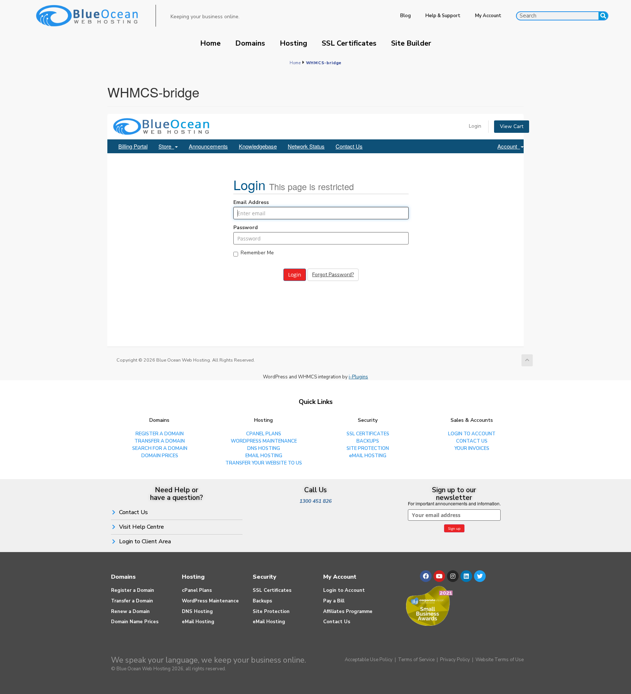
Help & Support (442, 15)
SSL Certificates (349, 43)
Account (508, 146)
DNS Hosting (197, 611)
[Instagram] (453, 576)
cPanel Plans (197, 590)
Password (245, 227)
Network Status (306, 146)
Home (210, 43)
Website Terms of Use (499, 659)
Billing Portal (133, 146)
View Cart (511, 126)
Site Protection (271, 611)
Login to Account (344, 590)
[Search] (603, 16)
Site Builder (411, 43)
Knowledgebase (258, 146)
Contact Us (349, 146)
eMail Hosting (198, 621)
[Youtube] (439, 576)
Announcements (208, 146)
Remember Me (257, 253)
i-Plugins (358, 377)
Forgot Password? (333, 274)
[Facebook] (426, 576)
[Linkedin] (466, 576)
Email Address (251, 202)
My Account (488, 15)
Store (166, 146)
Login (475, 126)
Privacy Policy (455, 659)
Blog (405, 15)
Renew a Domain (130, 611)
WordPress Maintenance (210, 601)
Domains (250, 43)
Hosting (293, 43)
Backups (262, 601)
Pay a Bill (333, 601)
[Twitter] (480, 576)
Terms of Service (416, 659)
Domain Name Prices (134, 621)
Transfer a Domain (132, 601)
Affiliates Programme (347, 611)
